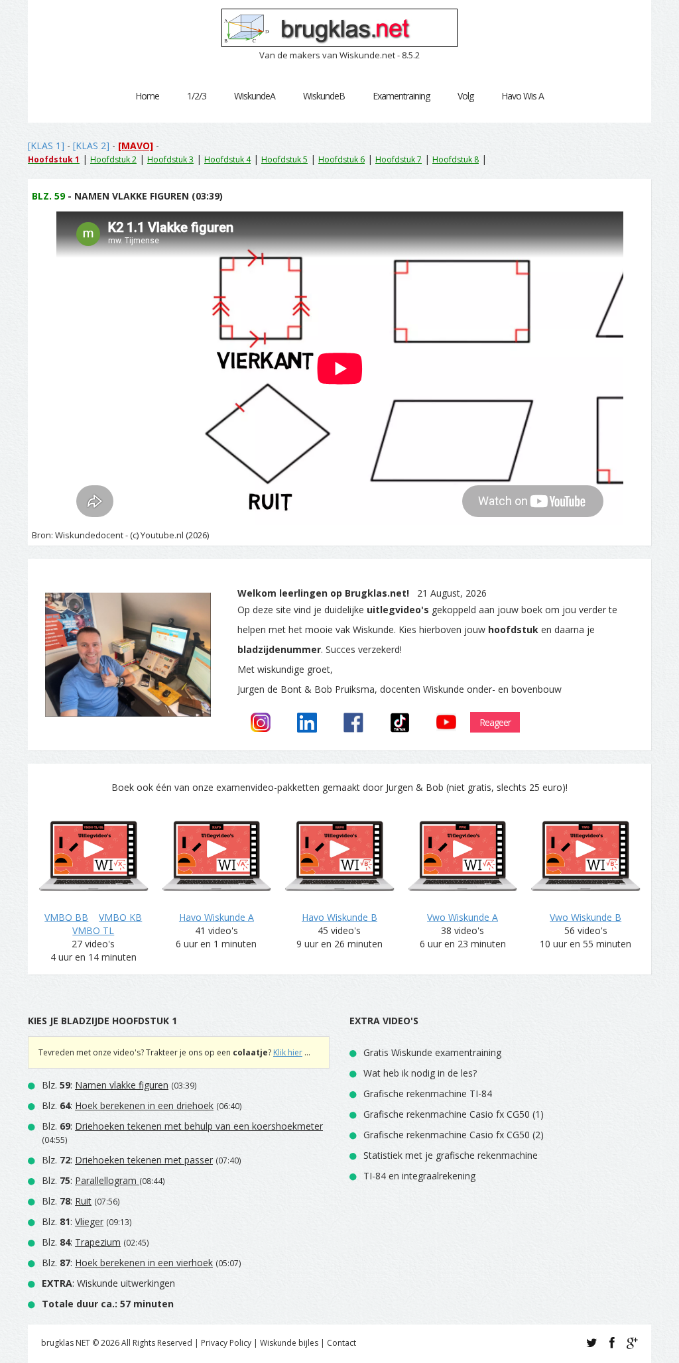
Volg (465, 95)
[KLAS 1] (46, 145)
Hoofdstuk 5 (284, 159)
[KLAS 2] (91, 145)
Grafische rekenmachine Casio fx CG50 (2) (453, 1134)
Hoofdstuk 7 (398, 159)
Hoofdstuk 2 (113, 159)
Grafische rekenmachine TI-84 (427, 1093)
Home (147, 95)
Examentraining (401, 95)
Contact (341, 1342)
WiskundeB (324, 95)
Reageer (495, 722)
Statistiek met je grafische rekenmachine (450, 1155)
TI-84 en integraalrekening (419, 1175)
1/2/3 (196, 95)
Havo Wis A (522, 95)
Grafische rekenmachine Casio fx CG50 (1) (453, 1114)
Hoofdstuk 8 (455, 159)
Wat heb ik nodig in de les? (420, 1073)
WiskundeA (254, 95)
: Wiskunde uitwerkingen (108, 1283)
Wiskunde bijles (289, 1342)
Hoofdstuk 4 (227, 159)
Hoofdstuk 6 (341, 159)
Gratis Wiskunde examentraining (432, 1052)
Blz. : (105, 1085)
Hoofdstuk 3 (170, 159)
